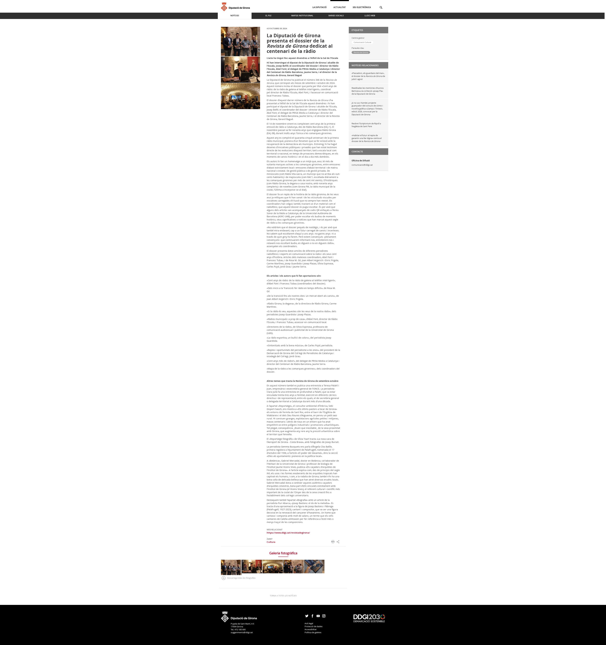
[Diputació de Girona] (236, 6)
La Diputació (319, 7)
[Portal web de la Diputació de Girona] (239, 615)
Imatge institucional (302, 15)
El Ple (268, 15)
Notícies (234, 15)
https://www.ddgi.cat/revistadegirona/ (288, 532)
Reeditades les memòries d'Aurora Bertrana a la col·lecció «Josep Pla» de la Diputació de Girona (367, 91)
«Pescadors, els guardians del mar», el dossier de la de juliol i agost (368, 76)
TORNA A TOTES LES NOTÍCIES (283, 595)
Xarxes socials (336, 15)
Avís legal (309, 623)
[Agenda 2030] (369, 618)
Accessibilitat (311, 629)
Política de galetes (313, 632)
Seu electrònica (362, 7)
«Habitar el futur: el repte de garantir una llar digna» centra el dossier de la (367, 138)
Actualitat (339, 7)
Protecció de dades (313, 626)
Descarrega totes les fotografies (241, 578)
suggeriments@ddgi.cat (242, 632)
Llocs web (370, 15)
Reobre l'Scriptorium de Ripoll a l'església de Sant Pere (366, 125)
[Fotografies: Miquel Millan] (240, 41)
